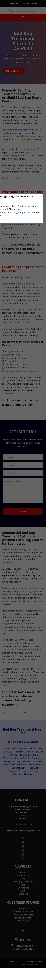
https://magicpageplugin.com (15, 212)
